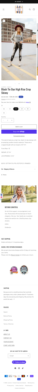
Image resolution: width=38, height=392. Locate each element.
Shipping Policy (8, 320)
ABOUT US (7, 334)
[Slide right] (23, 84)
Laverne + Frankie (12, 382)
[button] (3, 9)
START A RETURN (9, 345)
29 (22, 109)
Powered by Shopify (21, 382)
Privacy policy (10, 385)
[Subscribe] (28, 356)
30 (28, 109)
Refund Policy (8, 316)
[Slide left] (15, 84)
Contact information (20, 388)
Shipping (3, 99)
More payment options (19, 135)
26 (5, 109)
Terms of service (19, 385)
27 (11, 109)
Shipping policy (29, 385)
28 (16, 109)
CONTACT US (8, 338)
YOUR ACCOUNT (8, 341)
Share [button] (4, 174)
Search (6, 312)
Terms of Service (8, 324)
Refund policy (31, 382)
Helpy (1, 199)
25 (5, 113)
